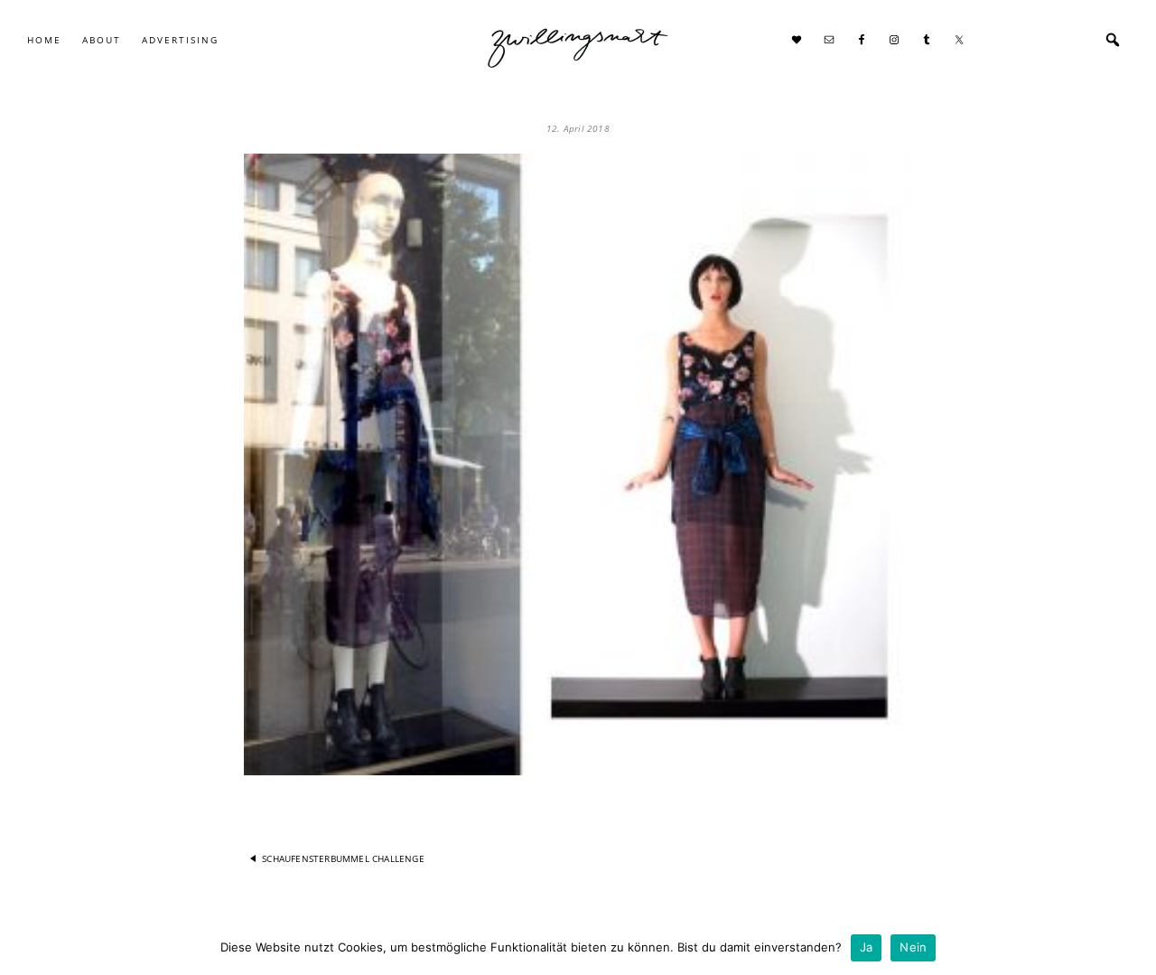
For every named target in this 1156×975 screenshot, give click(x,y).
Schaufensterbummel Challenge (343, 858)
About (101, 39)
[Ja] (1133, 948)
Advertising (180, 39)
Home (44, 39)
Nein (913, 947)
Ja (866, 947)
